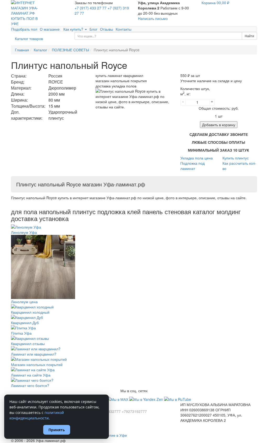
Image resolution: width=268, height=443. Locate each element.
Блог (93, 29)
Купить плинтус (235, 157)
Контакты (123, 29)
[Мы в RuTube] (177, 398)
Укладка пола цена (196, 157)
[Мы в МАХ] (118, 398)
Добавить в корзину (218, 124)
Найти (249, 36)
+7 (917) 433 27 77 (91, 7)
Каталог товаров (29, 38)
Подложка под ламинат (192, 165)
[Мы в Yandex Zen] (146, 398)
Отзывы (106, 29)
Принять (56, 429)
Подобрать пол (24, 29)
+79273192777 (134, 411)
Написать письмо (153, 18)
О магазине (50, 29)
